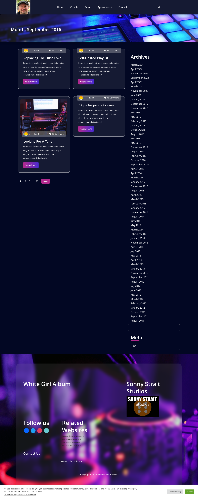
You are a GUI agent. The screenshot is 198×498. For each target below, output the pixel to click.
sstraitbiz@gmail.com (71, 461)
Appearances (105, 7)
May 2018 (136, 142)
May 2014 (136, 225)
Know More (31, 81)
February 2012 (138, 303)
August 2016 (137, 168)
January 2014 (138, 238)
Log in (134, 345)
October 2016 (138, 160)
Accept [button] (190, 492)
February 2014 (138, 234)
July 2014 (135, 221)
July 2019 (135, 112)
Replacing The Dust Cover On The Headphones (43, 58)
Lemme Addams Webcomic (73, 436)
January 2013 (138, 268)
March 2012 (137, 299)
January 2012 (138, 307)
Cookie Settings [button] (175, 492)
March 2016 (137, 177)
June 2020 (136, 95)
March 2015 (137, 199)
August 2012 (137, 281)
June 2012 (136, 290)
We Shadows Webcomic (72, 439)
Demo (88, 7)
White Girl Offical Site (71, 445)
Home (60, 7)
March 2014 (137, 229)
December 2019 (139, 103)
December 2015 (139, 186)
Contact (122, 7)
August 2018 (137, 134)
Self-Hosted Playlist (93, 58)
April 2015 (136, 195)
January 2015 (138, 208)
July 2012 (135, 286)
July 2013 (135, 251)
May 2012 (136, 294)
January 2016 (138, 181)
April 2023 (136, 69)
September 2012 (140, 277)
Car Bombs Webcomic (71, 442)
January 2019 (138, 125)
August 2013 (137, 247)
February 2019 (138, 121)
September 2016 (140, 164)
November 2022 (139, 73)
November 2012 (139, 273)
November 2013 (139, 242)
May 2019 (136, 116)
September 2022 (140, 77)
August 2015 (137, 190)
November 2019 (139, 108)
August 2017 (137, 151)
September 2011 (140, 316)
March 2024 (137, 64)
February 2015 (138, 203)
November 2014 (139, 212)
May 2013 (136, 255)
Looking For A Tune (37, 141)
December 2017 (139, 147)
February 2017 (138, 155)
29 (37, 181)
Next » (45, 181)
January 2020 (138, 99)
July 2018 (135, 138)
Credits (74, 7)
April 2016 (136, 173)
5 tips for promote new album (96, 105)
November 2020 (139, 90)
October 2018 (138, 129)
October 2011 (138, 312)
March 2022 (137, 86)
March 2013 (137, 264)
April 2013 (136, 260)
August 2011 (137, 320)
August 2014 (137, 216)
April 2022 (136, 82)
